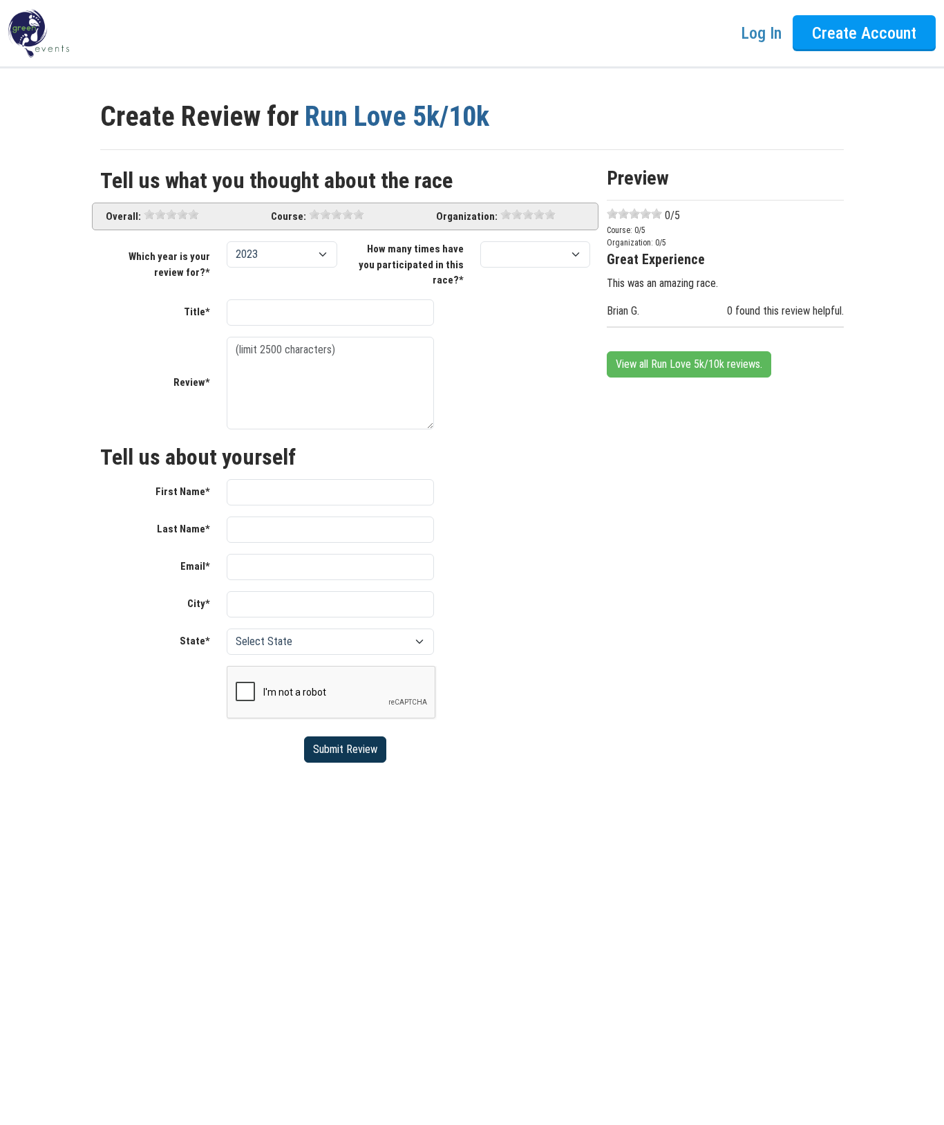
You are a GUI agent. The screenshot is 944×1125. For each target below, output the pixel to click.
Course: (288, 216)
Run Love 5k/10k (397, 116)
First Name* (182, 491)
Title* (197, 312)
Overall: (123, 216)
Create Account (864, 33)
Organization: (467, 216)
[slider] (171, 214)
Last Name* (183, 529)
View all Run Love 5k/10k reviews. (689, 364)
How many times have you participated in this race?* (411, 264)
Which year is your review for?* (169, 264)
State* (195, 641)
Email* (195, 566)
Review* (191, 382)
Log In (761, 33)
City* (198, 603)
